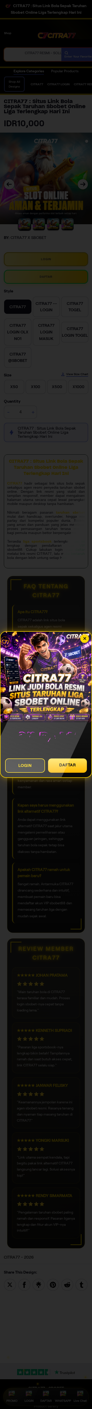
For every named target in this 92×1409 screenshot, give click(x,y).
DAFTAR (67, 765)
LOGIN (25, 765)
